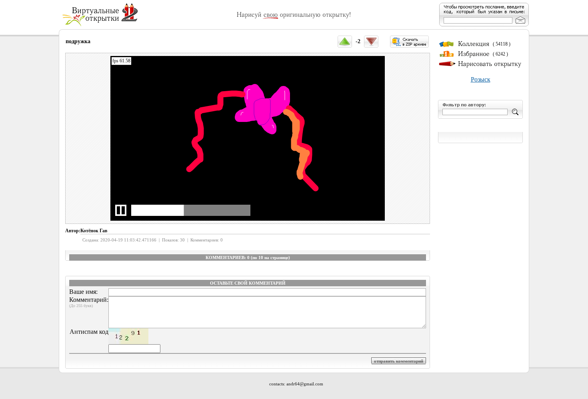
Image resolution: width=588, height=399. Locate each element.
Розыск (480, 79)
